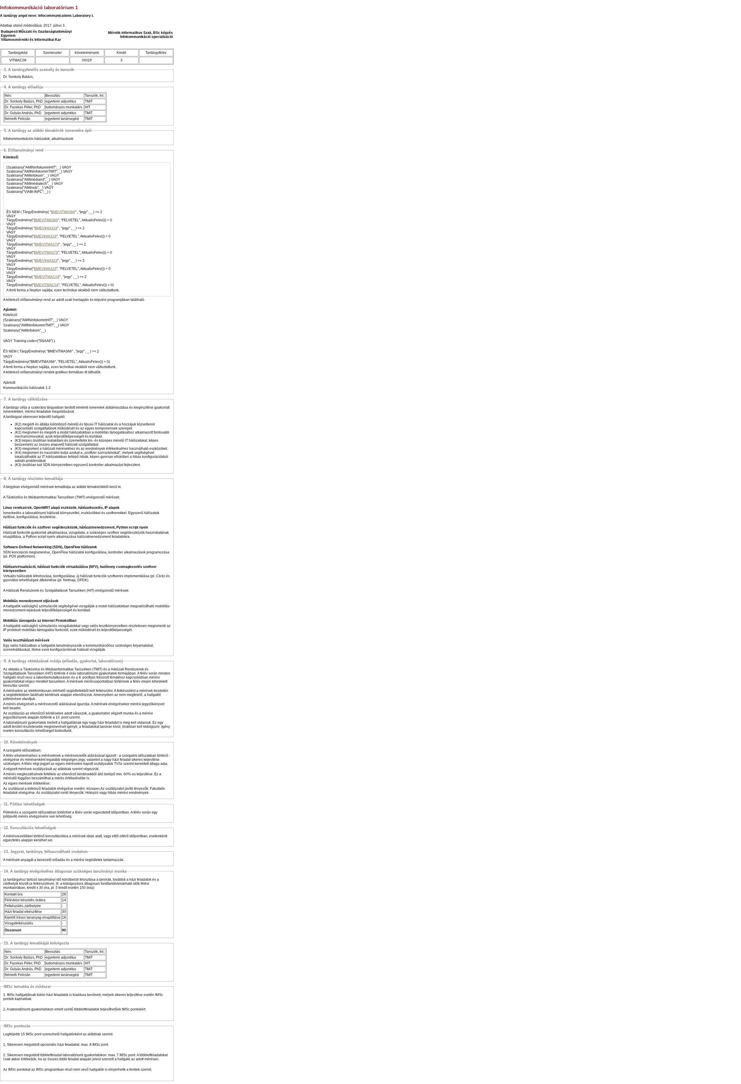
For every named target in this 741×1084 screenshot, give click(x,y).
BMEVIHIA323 (46, 261)
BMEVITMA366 (63, 212)
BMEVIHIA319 (46, 228)
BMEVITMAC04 (47, 277)
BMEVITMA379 (47, 244)
